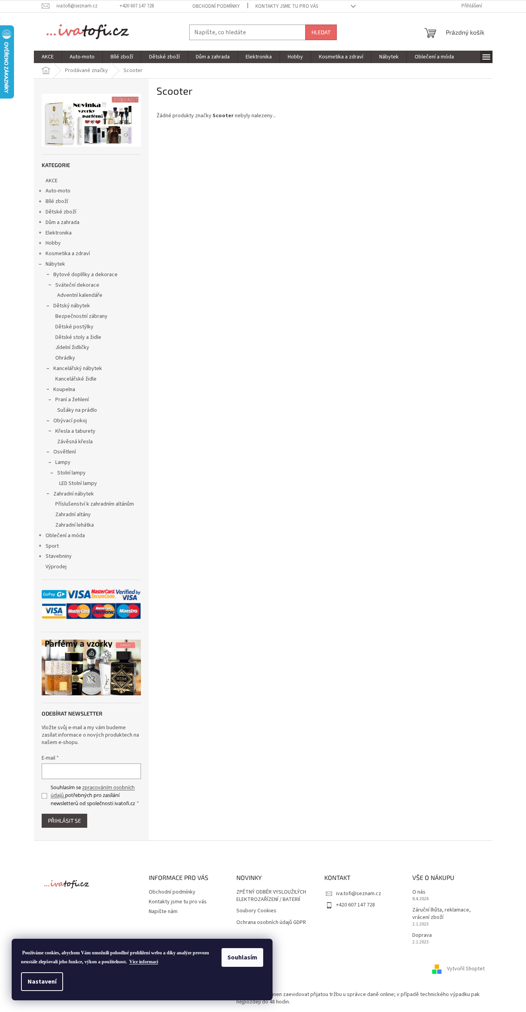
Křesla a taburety (75, 431)
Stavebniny (59, 556)
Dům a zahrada (62, 222)
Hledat (321, 32)
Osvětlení (64, 452)
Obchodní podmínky (216, 6)
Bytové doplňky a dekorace (85, 275)
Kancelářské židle (76, 379)
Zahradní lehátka (74, 525)
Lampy (62, 462)
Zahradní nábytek (73, 494)
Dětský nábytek (71, 306)
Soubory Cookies (256, 911)
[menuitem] (48, 57)
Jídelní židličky (72, 347)
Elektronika (59, 233)
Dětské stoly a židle (78, 337)
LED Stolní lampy (78, 483)
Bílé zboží (57, 201)
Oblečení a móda (65, 535)
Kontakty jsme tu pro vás (286, 6)
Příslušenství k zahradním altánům (94, 504)
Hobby (53, 243)
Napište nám (163, 911)
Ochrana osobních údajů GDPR (271, 922)
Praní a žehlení (72, 400)
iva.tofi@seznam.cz (358, 893)
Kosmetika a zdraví (68, 253)
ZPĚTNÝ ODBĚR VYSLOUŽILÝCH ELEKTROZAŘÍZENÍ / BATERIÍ (271, 896)
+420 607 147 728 (355, 905)
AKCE (52, 181)
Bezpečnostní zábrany (81, 316)
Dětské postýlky (74, 327)
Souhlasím (242, 957)
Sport (52, 546)
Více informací (143, 961)
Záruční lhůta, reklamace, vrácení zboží (441, 913)
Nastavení (42, 981)
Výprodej (56, 567)
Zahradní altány (73, 514)
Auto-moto (58, 191)
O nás (419, 892)
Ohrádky (65, 358)
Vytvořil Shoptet (466, 969)
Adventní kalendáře (79, 295)
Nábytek (55, 264)
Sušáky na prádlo (77, 410)
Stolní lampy (71, 473)
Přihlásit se (64, 820)
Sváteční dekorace (77, 285)
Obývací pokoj (70, 421)
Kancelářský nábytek (77, 368)
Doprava (422, 935)
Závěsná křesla (75, 442)
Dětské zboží (61, 212)
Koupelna (64, 389)
